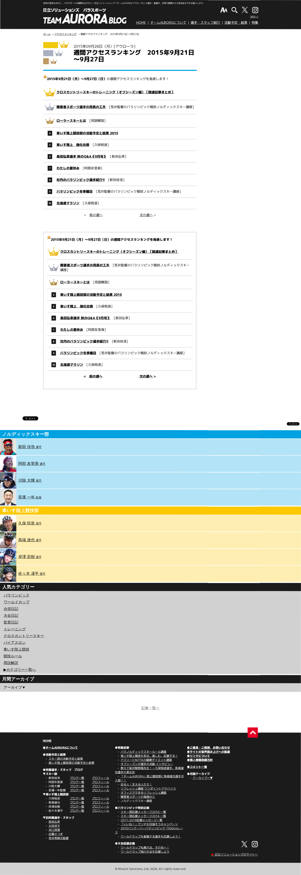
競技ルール (12, 656)
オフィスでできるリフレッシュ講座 (143, 793)
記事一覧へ (150, 708)
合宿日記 (11, 609)
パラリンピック (16, 595)
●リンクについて (198, 756)
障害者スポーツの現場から (138, 797)
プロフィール (100, 778)
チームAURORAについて (168, 22)
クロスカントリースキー (23, 636)
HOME (141, 22)
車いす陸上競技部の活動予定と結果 (71, 763)
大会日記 (11, 615)
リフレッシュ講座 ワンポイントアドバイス (148, 788)
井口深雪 (54, 830)
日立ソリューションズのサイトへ (234, 854)
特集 (255, 22)
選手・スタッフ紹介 (205, 22)
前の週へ (96, 215)
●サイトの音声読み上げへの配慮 (208, 752)
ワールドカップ (16, 602)
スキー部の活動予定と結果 (66, 759)
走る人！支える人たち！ (136, 784)
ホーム (47, 34)
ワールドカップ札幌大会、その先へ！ (145, 847)
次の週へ (146, 215)
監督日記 (11, 622)
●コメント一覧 (197, 767)
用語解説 (10, 663)
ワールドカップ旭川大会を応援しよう (145, 852)
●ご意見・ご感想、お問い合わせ (208, 748)
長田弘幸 (54, 822)
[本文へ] (254, 16)
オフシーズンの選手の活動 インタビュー (147, 764)
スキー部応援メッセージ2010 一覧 (143, 812)
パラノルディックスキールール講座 (143, 752)
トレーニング (15, 629)
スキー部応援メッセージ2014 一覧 (143, 816)
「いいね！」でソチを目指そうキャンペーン (149, 824)
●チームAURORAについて (60, 748)
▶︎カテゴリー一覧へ (19, 669)
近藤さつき (56, 834)
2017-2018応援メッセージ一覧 (141, 820)
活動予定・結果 (235, 22)
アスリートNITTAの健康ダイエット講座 (146, 760)
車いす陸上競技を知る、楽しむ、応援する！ (149, 756)
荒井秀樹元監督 (59, 838)
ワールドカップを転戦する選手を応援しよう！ (151, 836)
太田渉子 (54, 826)
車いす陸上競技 (16, 649)
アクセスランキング (65, 34)
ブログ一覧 (77, 778)
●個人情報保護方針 (200, 760)
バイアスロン (14, 642)
